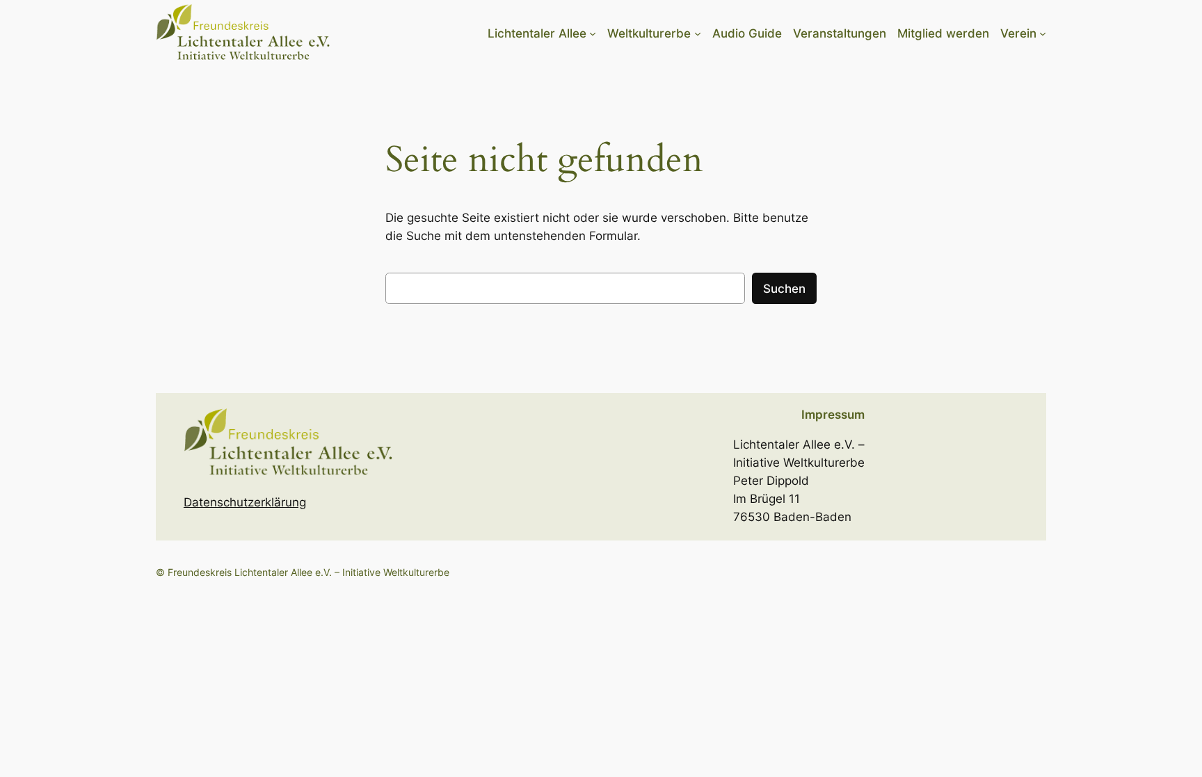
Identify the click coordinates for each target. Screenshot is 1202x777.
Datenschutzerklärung (245, 502)
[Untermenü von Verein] (1042, 33)
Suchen (784, 289)
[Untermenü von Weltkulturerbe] (697, 33)
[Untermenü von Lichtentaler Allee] (592, 33)
